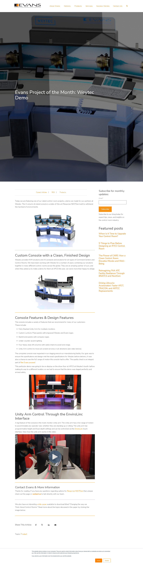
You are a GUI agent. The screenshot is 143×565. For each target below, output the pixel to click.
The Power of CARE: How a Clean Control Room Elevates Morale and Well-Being (112, 259)
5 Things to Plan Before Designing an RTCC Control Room (112, 246)
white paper (42, 504)
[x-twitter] (43, 524)
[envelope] (55, 525)
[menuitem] (55, 6)
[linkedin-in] (48, 525)
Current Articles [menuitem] (41, 192)
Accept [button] (98, 560)
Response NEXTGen (75, 491)
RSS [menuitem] (53, 192)
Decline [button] (107, 560)
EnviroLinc (79, 429)
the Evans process (28, 362)
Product (24, 534)
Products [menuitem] (63, 192)
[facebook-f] (35, 525)
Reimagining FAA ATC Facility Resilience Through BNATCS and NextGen (112, 273)
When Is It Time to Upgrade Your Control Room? (112, 235)
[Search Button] (126, 6)
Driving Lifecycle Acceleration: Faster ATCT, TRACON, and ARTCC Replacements (111, 287)
